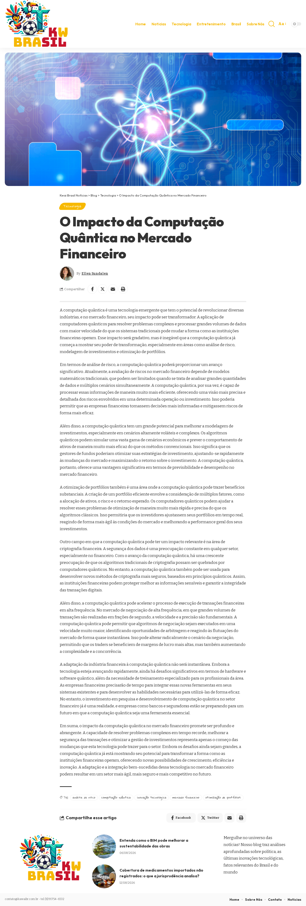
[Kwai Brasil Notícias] (37, 24)
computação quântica (116, 797)
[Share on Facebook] (92, 289)
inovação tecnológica (151, 797)
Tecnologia (72, 206)
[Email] (113, 289)
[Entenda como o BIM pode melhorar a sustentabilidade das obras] (104, 846)
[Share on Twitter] (102, 289)
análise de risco (84, 797)
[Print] (123, 289)
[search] (271, 24)
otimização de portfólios (223, 797)
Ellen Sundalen (95, 274)
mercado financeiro (185, 797)
